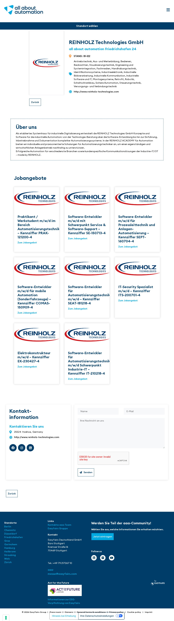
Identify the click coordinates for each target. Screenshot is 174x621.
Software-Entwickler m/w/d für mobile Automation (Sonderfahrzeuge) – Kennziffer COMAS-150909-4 (34, 297)
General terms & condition (91, 612)
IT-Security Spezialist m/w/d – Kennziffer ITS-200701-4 (135, 291)
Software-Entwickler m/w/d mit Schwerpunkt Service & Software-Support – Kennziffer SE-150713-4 (87, 224)
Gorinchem (10, 544)
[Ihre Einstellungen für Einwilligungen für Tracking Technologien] (6, 618)
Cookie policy (134, 612)
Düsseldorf (10, 533)
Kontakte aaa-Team (59, 524)
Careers (69, 612)
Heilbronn (10, 551)
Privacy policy (116, 612)
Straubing (10, 555)
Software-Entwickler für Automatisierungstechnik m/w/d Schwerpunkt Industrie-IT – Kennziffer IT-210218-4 (89, 363)
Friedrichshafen (13, 537)
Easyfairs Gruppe (58, 528)
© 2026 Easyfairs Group (34, 612)
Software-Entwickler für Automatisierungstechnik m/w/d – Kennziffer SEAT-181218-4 (89, 295)
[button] (168, 10)
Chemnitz (10, 530)
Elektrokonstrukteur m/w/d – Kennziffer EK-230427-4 (34, 357)
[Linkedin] (30, 447)
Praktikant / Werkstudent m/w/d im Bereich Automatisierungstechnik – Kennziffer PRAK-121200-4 (39, 226)
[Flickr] (103, 557)
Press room (55, 612)
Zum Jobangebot (27, 242)
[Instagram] (21, 447)
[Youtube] (111, 557)
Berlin (7, 526)
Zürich (8, 562)
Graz (7, 540)
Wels (7, 558)
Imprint (148, 612)
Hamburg (9, 547)
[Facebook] (13, 447)
